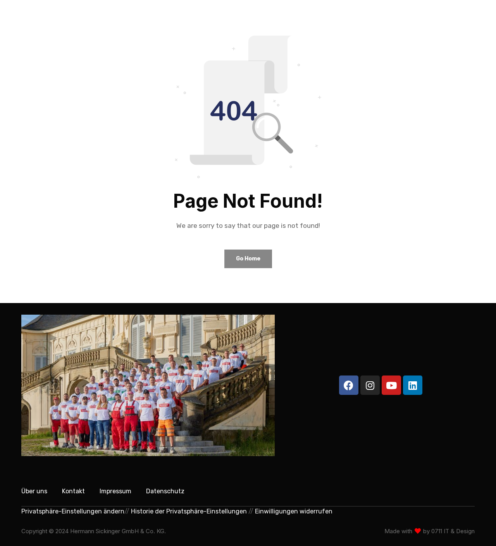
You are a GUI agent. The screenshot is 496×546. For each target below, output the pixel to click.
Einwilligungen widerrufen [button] (293, 511)
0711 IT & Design (453, 531)
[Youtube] (391, 385)
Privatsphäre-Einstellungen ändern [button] (72, 511)
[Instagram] (370, 385)
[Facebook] (348, 385)
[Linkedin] (412, 385)
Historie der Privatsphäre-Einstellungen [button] (189, 511)
